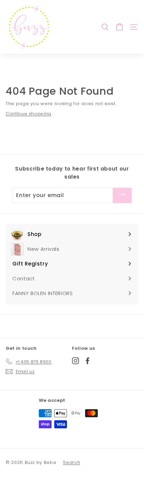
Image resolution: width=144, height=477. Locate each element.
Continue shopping (28, 113)
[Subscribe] (122, 195)
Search (71, 462)
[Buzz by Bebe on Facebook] (87, 360)
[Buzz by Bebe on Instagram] (75, 360)
